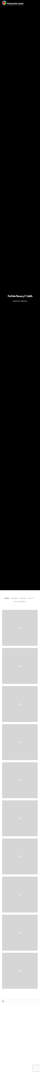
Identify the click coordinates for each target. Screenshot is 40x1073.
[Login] (33, 3)
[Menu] (37, 3)
